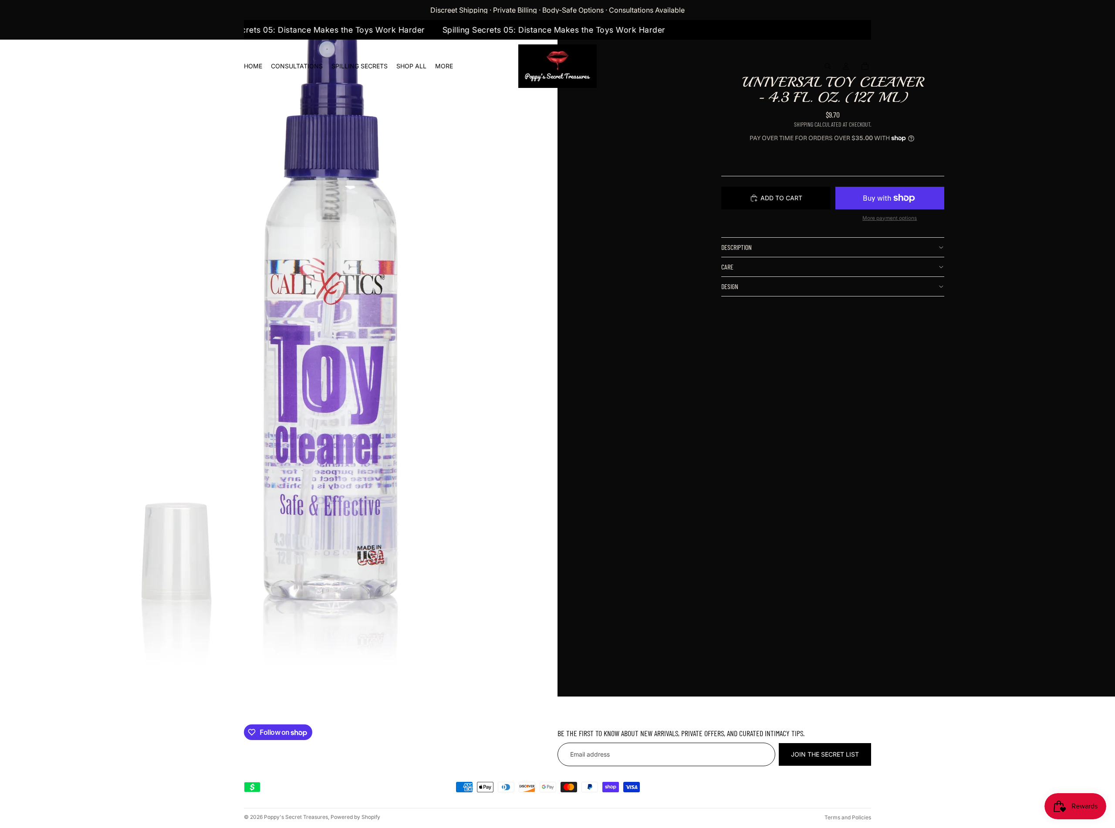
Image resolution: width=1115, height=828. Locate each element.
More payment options (889, 218)
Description (736, 247)
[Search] (827, 66)
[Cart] (865, 66)
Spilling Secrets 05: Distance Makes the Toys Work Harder (330, 29)
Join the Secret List (825, 754)
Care (727, 267)
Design (729, 286)
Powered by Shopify (355, 817)
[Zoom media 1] (279, 348)
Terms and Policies (847, 817)
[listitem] (444, 66)
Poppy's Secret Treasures (296, 817)
